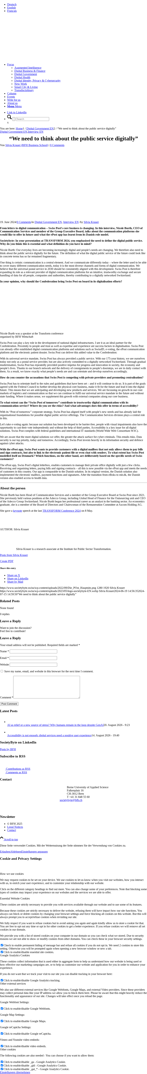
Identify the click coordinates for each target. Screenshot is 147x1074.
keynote (17, 510)
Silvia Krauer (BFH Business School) (26, 145)
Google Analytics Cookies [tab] (15, 955)
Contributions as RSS (17, 768)
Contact (11, 830)
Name (4, 651)
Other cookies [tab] (8, 1049)
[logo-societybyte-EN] (27, 37)
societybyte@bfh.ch (71, 800)
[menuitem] (77, 4)
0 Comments (57, 145)
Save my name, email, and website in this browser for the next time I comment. (48, 671)
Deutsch (11, 4)
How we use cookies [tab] (12, 873)
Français (12, 10)
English (11, 7)
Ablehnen (15, 851)
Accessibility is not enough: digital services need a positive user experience (49, 735)
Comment (6, 697)
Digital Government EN (13, 131)
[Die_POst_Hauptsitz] (69, 203)
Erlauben (5, 851)
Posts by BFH (8, 749)
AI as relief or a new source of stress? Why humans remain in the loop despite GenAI (55, 724)
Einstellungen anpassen (34, 851)
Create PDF (6, 561)
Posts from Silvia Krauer (14, 555)
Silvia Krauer (91, 222)
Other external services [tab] (13, 983)
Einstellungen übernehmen (15, 1072)
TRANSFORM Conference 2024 (61, 510)
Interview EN (35, 131)
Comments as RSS (16, 772)
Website (4, 664)
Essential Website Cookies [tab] (15, 898)
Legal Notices (15, 826)
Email (4, 657)
